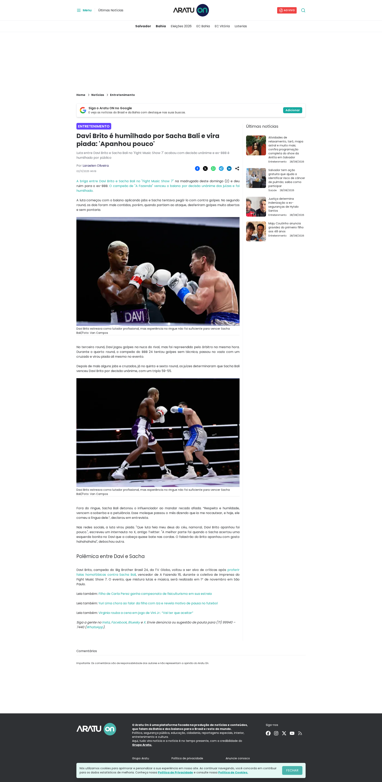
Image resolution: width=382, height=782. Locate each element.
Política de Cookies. (233, 772)
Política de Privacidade (175, 772)
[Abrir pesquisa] (303, 10)
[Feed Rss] (300, 733)
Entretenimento (122, 95)
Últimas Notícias (110, 10)
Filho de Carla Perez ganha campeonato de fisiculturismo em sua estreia (155, 593)
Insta (106, 622)
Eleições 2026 (181, 26)
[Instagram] (276, 733)
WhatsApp (94, 627)
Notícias (97, 95)
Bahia (161, 26)
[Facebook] (268, 733)
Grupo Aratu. (142, 745)
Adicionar (293, 110)
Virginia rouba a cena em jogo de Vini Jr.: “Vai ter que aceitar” (145, 613)
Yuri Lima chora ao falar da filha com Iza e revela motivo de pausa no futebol (158, 603)
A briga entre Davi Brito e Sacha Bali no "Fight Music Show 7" (125, 181)
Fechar (292, 770)
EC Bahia (203, 26)
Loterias (241, 26)
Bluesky (134, 622)
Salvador (143, 26)
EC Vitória (222, 26)
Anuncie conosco (238, 758)
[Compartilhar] (237, 168)
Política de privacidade (187, 758)
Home (80, 95)
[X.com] (284, 733)
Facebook (119, 622)
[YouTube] (292, 733)
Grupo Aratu (140, 758)
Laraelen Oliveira (96, 165)
